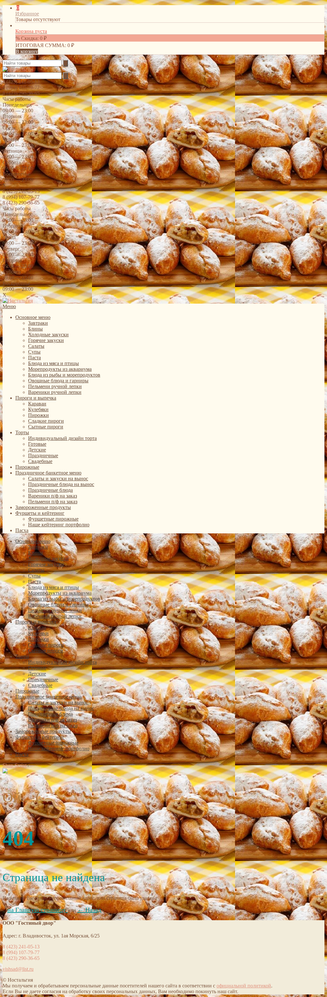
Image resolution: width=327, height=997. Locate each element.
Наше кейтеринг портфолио (58, 524)
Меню (9, 306)
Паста (34, 357)
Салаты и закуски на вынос (58, 478)
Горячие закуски (46, 340)
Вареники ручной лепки (54, 392)
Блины (35, 328)
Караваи (37, 403)
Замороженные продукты (43, 507)
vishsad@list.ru (18, 969)
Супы (34, 352)
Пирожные (27, 467)
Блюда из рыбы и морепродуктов (64, 375)
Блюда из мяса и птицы (53, 363)
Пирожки (38, 415)
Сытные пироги (45, 426)
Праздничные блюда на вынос (61, 484)
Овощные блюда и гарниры (58, 380)
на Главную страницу (37, 909)
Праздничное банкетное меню (48, 472)
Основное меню (32, 317)
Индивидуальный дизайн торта (62, 438)
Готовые (37, 444)
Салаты (36, 346)
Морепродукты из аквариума (60, 369)
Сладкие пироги (46, 421)
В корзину (27, 51)
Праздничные (43, 455)
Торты (22, 432)
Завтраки (38, 323)
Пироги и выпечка (35, 398)
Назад (89, 909)
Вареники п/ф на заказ (52, 495)
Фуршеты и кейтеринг (40, 513)
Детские (37, 449)
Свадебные (40, 461)
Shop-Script (15, 765)
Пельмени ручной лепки (55, 386)
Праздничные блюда (50, 490)
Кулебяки (38, 409)
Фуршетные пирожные (53, 519)
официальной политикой (244, 985)
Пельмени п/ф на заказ (52, 501)
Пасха (21, 530)
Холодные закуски (48, 334)
